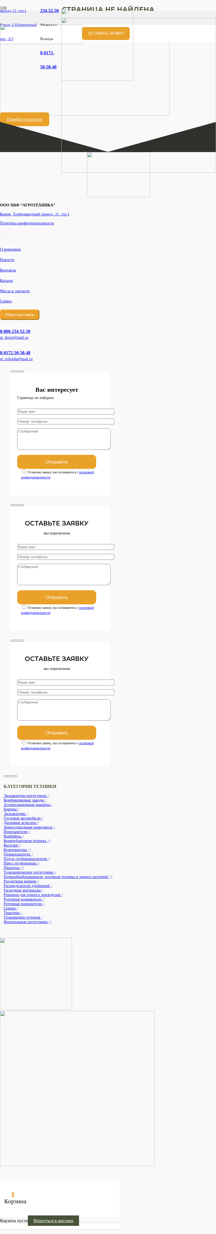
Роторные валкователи (24, 899)
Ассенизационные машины (28, 805)
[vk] (36, 1008)
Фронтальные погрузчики (28, 922)
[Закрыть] (17, 371)
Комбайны (14, 836)
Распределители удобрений (28, 886)
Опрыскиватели (18, 854)
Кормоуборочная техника (27, 841)
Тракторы (13, 913)
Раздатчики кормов (21, 881)
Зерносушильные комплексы (29, 827)
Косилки (12, 845)
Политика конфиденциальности (27, 223)
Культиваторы (17, 850)
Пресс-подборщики (21, 863)
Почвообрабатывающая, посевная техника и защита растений (58, 877)
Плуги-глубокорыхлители (27, 859)
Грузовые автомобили (24, 818)
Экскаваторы (16, 814)
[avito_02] (77, 1164)
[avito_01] (138, 171)
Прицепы (14, 868)
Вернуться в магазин (53, 1220)
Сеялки (11, 908)
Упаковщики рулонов (23, 917)
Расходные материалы (23, 890)
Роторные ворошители (24, 904)
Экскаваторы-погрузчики (27, 796)
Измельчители (17, 832)
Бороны (11, 809)
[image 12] (41, 43)
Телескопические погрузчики (30, 872)
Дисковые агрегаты (21, 823)
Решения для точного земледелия (33, 895)
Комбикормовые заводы (25, 800)
